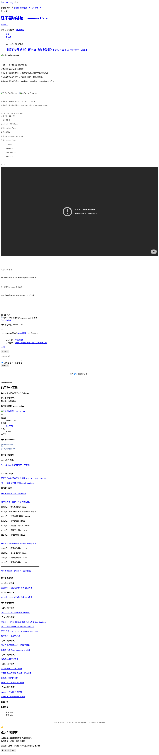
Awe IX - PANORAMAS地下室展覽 (15, 465)
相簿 (7, 34)
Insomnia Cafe (6, 320)
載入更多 (5, 351)
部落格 (8, 37)
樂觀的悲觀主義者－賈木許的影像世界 (31, 343)
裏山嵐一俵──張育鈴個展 (11, 669)
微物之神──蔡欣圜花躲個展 (12, 683)
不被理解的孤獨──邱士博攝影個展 (15, 645)
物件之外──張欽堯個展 (10, 636)
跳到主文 (4, 25)
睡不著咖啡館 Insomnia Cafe (24, 18)
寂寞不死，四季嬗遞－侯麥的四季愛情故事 (18, 544)
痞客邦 (21, 333)
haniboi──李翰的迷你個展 (11, 692)
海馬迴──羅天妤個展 (9, 659)
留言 (26, 333)
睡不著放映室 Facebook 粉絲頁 (13, 494)
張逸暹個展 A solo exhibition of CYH (15, 650)
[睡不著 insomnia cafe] (2, 447)
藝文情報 (20, 30)
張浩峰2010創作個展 (9, 678)
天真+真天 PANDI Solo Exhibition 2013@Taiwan (20, 631)
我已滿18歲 (6, 750)
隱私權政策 (92, 722)
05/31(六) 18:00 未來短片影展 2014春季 (16, 588)
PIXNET (62, 722)
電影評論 (19, 340)
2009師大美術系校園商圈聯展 (13, 697)
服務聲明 (102, 722)
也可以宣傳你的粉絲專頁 (8, 449)
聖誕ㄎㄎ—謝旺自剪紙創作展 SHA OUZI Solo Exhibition (23, 478)
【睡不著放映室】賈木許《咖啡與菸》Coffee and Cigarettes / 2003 (46, 49)
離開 (13, 750)
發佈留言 (5, 365)
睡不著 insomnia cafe (7, 444)
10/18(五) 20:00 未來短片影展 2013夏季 (16, 597)
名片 (7, 40)
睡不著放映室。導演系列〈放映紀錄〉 (17, 571)
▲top (3, 347)
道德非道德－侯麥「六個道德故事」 (16, 502)
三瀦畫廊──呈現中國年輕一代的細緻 (16, 673)
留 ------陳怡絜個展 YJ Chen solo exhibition (17, 483)
